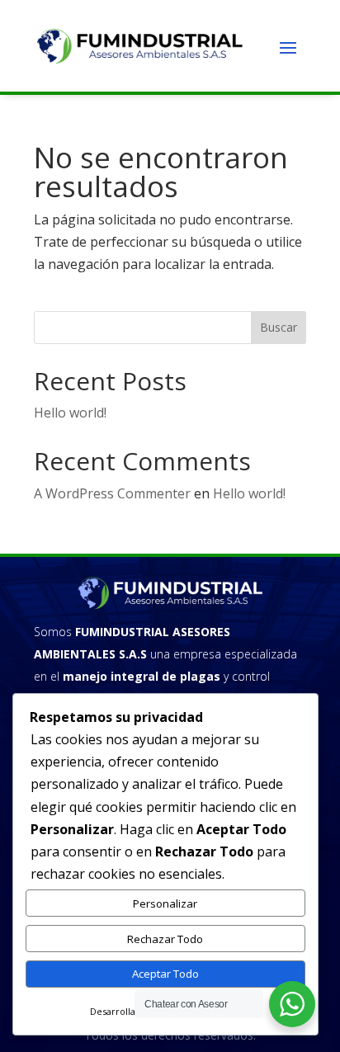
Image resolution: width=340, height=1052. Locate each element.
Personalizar (165, 903)
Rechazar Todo (165, 939)
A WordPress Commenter (112, 493)
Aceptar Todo (165, 973)
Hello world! (70, 412)
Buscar (278, 327)
